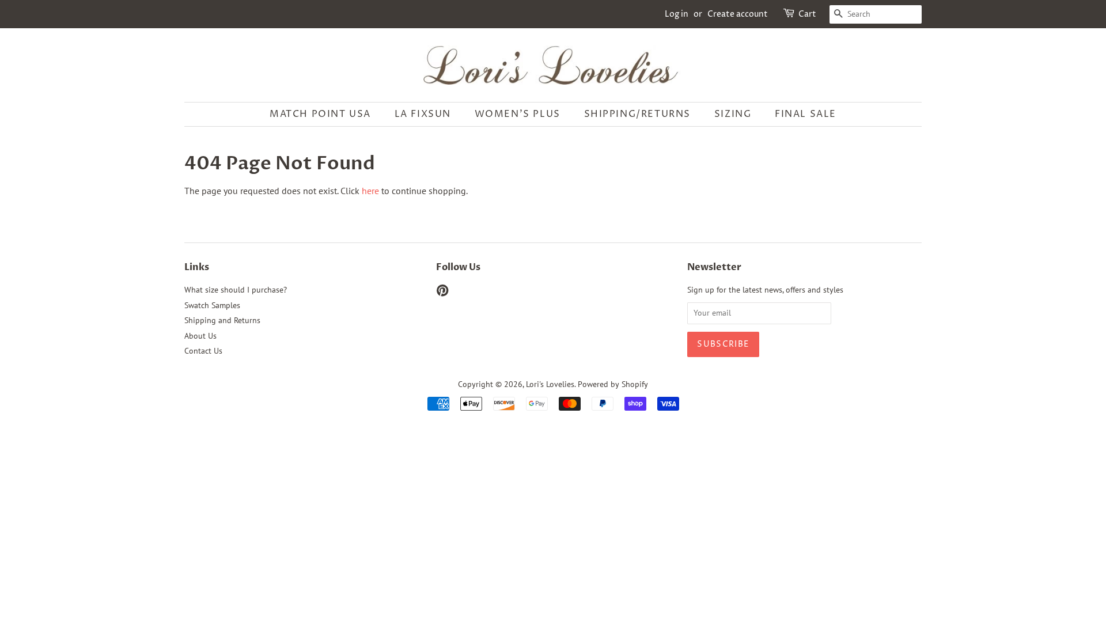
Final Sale (805, 114)
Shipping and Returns (222, 320)
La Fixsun (423, 114)
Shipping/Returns (637, 114)
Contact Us (203, 351)
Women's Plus (517, 114)
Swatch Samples (212, 305)
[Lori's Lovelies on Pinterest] (442, 292)
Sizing (733, 114)
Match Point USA (320, 114)
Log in (676, 14)
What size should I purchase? (235, 290)
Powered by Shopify (613, 384)
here (370, 190)
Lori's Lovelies (550, 384)
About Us (200, 336)
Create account (737, 14)
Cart (807, 14)
